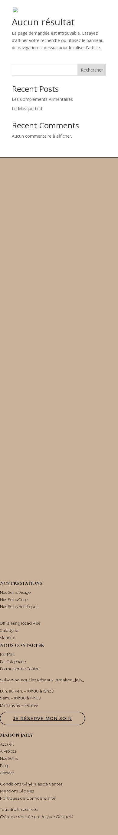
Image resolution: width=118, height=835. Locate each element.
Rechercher (92, 70)
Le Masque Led (27, 108)
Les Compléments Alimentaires (42, 99)
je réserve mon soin (42, 718)
